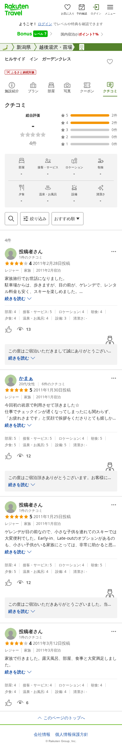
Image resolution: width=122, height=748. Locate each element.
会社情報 (42, 734)
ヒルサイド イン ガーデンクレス (38, 59)
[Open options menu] (113, 251)
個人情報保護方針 (71, 734)
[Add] (109, 61)
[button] (24, 254)
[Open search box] (11, 218)
